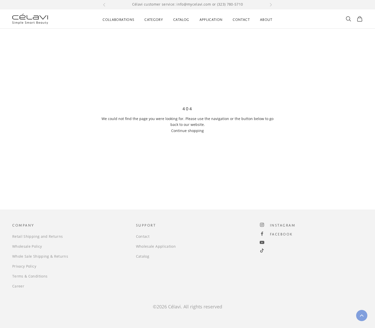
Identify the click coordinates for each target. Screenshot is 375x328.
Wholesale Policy (27, 246)
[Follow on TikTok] (262, 250)
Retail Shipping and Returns (37, 236)
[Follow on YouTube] (262, 242)
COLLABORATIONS (118, 18)
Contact (241, 18)
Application (211, 18)
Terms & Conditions (29, 276)
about (266, 18)
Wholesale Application (156, 246)
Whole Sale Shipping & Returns (40, 256)
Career (18, 286)
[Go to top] (361, 315)
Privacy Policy (24, 266)
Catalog (181, 18)
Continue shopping (187, 130)
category (153, 18)
